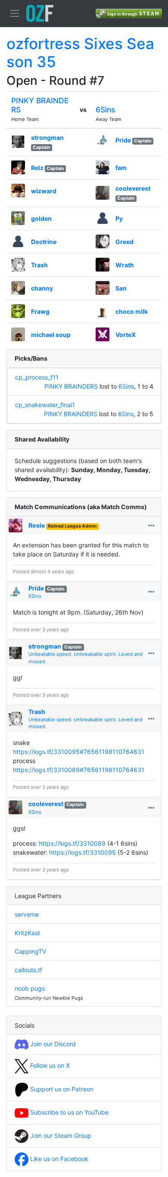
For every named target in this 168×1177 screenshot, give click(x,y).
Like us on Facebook (58, 1158)
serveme (27, 914)
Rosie (36, 525)
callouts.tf (28, 969)
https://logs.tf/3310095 (82, 852)
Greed (124, 241)
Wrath (124, 265)
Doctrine (43, 241)
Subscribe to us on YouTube (68, 1112)
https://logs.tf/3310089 (72, 843)
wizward (43, 191)
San (121, 288)
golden (41, 218)
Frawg (40, 311)
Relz (37, 167)
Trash (39, 265)
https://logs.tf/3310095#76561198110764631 (78, 751)
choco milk (131, 311)
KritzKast (27, 932)
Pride (123, 140)
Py (119, 218)
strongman (47, 137)
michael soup (51, 334)
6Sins (105, 109)
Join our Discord (52, 1043)
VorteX (125, 334)
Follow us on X (49, 1065)
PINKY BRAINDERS (71, 386)
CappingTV (30, 951)
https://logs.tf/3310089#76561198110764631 (78, 769)
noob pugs (30, 988)
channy (42, 288)
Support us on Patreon (60, 1089)
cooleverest (132, 188)
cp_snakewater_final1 (45, 404)
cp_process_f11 (37, 377)
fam (121, 167)
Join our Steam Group (59, 1135)
